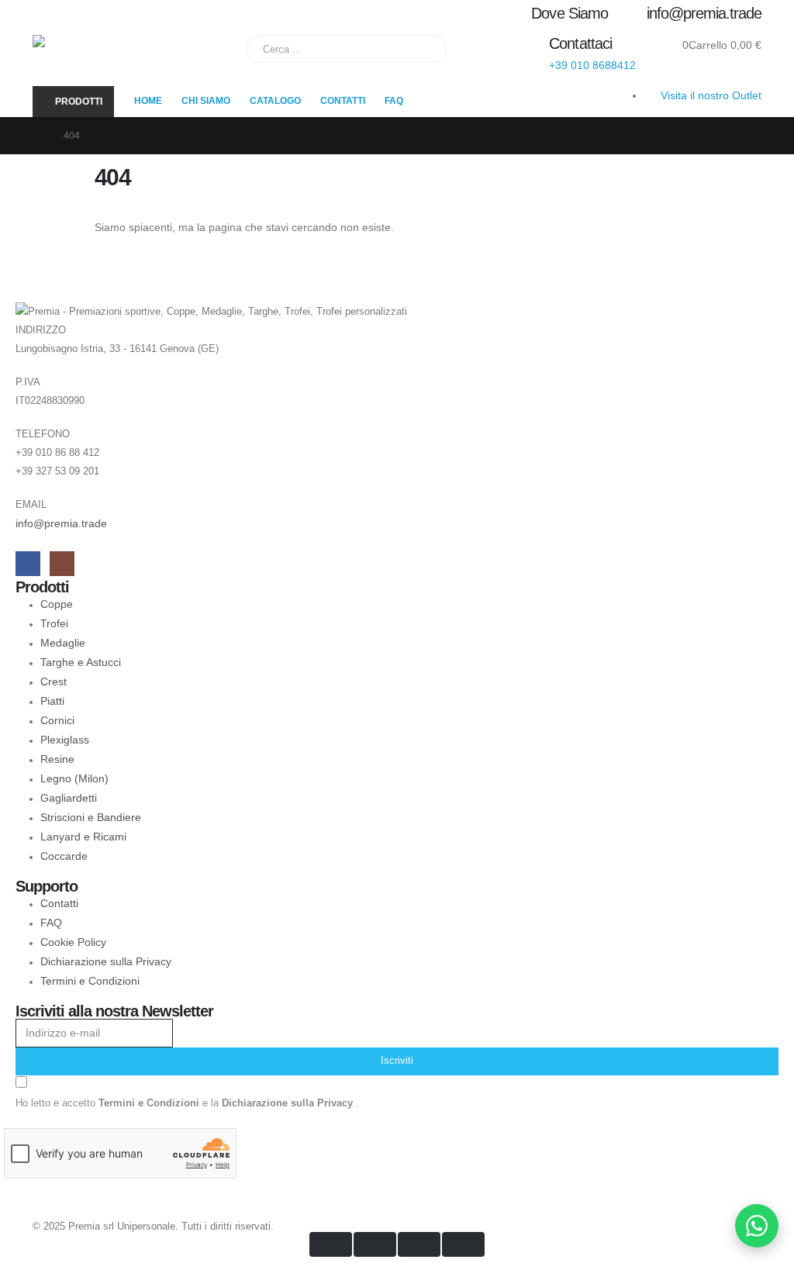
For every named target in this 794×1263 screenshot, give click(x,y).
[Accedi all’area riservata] (653, 45)
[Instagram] (62, 563)
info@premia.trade (61, 523)
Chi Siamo (205, 100)
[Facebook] (28, 563)
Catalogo (275, 100)
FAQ (394, 100)
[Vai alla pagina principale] (37, 135)
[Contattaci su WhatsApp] (756, 1225)
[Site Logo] (129, 56)
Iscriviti (397, 1060)
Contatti (342, 100)
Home (148, 100)
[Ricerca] (424, 49)
